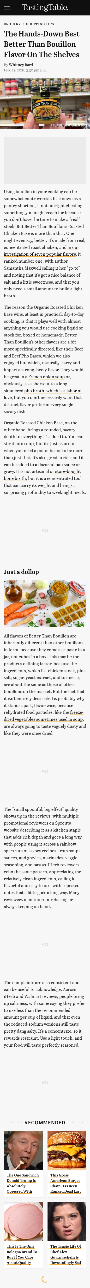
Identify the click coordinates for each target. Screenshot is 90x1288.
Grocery (12, 23)
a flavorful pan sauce (55, 464)
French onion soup (46, 376)
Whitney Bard (21, 64)
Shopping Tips (40, 23)
